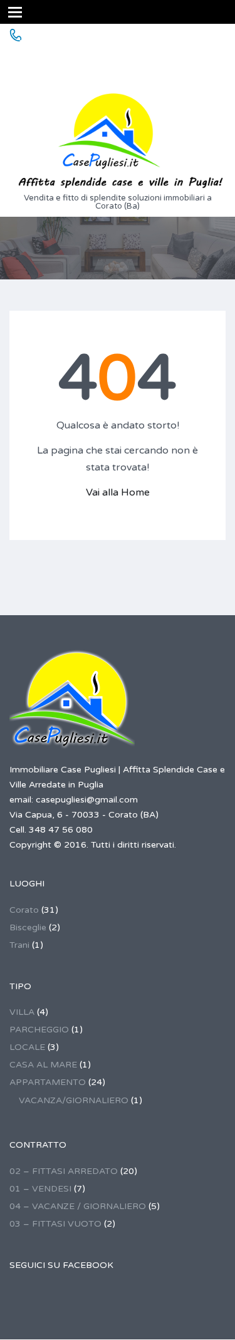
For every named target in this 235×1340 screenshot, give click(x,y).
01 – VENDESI (40, 1188)
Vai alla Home (118, 492)
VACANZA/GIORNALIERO (73, 1100)
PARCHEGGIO (39, 1029)
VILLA (21, 1012)
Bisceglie (27, 927)
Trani (19, 945)
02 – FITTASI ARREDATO (63, 1171)
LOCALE (27, 1047)
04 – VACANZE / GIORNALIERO (77, 1206)
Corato (24, 910)
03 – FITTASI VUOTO (55, 1223)
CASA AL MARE (43, 1064)
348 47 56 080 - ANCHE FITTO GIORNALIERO (83, 61)
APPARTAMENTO (47, 1082)
